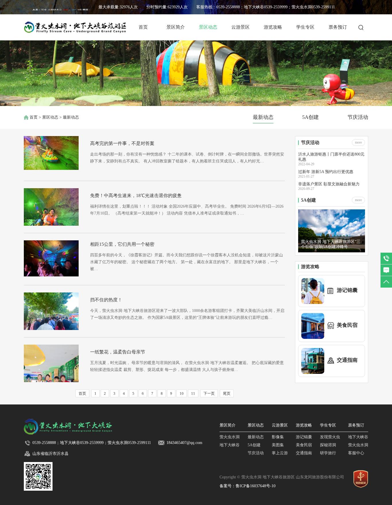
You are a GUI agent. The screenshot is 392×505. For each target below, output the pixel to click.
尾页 (226, 393)
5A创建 (310, 117)
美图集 (278, 445)
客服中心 (356, 453)
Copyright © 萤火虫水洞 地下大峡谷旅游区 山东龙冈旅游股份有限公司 (282, 477)
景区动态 (208, 27)
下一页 (209, 393)
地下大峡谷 (230, 445)
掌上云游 (280, 453)
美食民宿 (304, 445)
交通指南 (304, 453)
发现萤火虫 (330, 437)
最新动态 (263, 117)
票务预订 (338, 27)
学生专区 (305, 27)
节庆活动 (358, 117)
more (358, 142)
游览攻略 (273, 27)
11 (193, 393)
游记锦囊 (304, 437)
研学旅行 (328, 453)
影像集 (278, 437)
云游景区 (240, 27)
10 (182, 393)
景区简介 (175, 27)
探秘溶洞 (328, 445)
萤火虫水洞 (230, 437)
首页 (143, 27)
